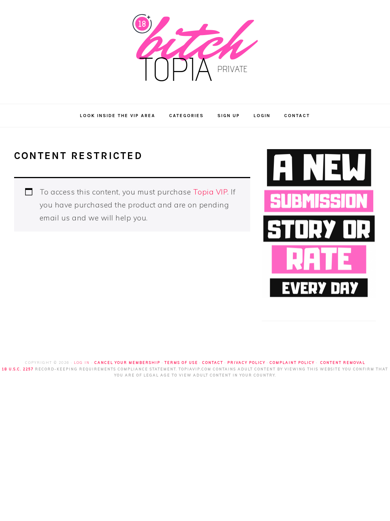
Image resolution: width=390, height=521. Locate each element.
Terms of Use (181, 362)
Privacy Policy (246, 362)
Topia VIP (210, 191)
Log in (82, 362)
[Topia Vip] (195, 85)
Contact (212, 362)
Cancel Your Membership (127, 362)
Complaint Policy (292, 362)
